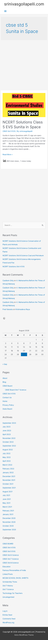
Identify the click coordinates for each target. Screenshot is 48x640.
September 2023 (9, 423)
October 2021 (8, 484)
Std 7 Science (8, 589)
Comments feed (9, 619)
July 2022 (6, 453)
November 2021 (9, 480)
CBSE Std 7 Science (11, 559)
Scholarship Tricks (10, 582)
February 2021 (8, 511)
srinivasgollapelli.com (24, 4)
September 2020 (9, 530)
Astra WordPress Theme (24, 635)
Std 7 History (8, 586)
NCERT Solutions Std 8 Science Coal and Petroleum (23, 255)
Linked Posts (8, 574)
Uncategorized (8, 597)
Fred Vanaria (8, 309)
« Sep (5, 364)
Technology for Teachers (12, 593)
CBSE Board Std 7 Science (15, 390)
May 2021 (6, 503)
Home (5, 401)
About (5, 378)
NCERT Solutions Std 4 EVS (13, 267)
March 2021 (7, 507)
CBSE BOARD (8, 544)
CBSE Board (7, 386)
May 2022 (7, 457)
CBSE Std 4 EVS (9, 394)
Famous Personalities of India (14, 570)
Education (6, 567)
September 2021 (9, 488)
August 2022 (8, 450)
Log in (5, 611)
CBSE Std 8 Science (11, 563)
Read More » (8, 154)
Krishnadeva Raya (23, 309)
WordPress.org (8, 623)
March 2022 (7, 465)
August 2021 (7, 492)
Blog (4, 382)
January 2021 (8, 514)
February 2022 (8, 469)
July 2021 (6, 495)
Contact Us (7, 397)
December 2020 (9, 518)
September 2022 (9, 446)
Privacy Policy (8, 405)
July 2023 (6, 427)
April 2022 (7, 461)
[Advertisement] (24, 65)
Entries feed (7, 615)
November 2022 (9, 438)
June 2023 (7, 431)
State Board (7, 409)
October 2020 (8, 526)
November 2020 (9, 522)
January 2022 (8, 473)
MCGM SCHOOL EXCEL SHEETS (15, 578)
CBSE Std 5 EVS (9, 131)
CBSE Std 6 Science (11, 555)
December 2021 (9, 476)
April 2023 (7, 434)
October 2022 (8, 442)
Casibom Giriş (8, 281)
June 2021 (7, 499)
